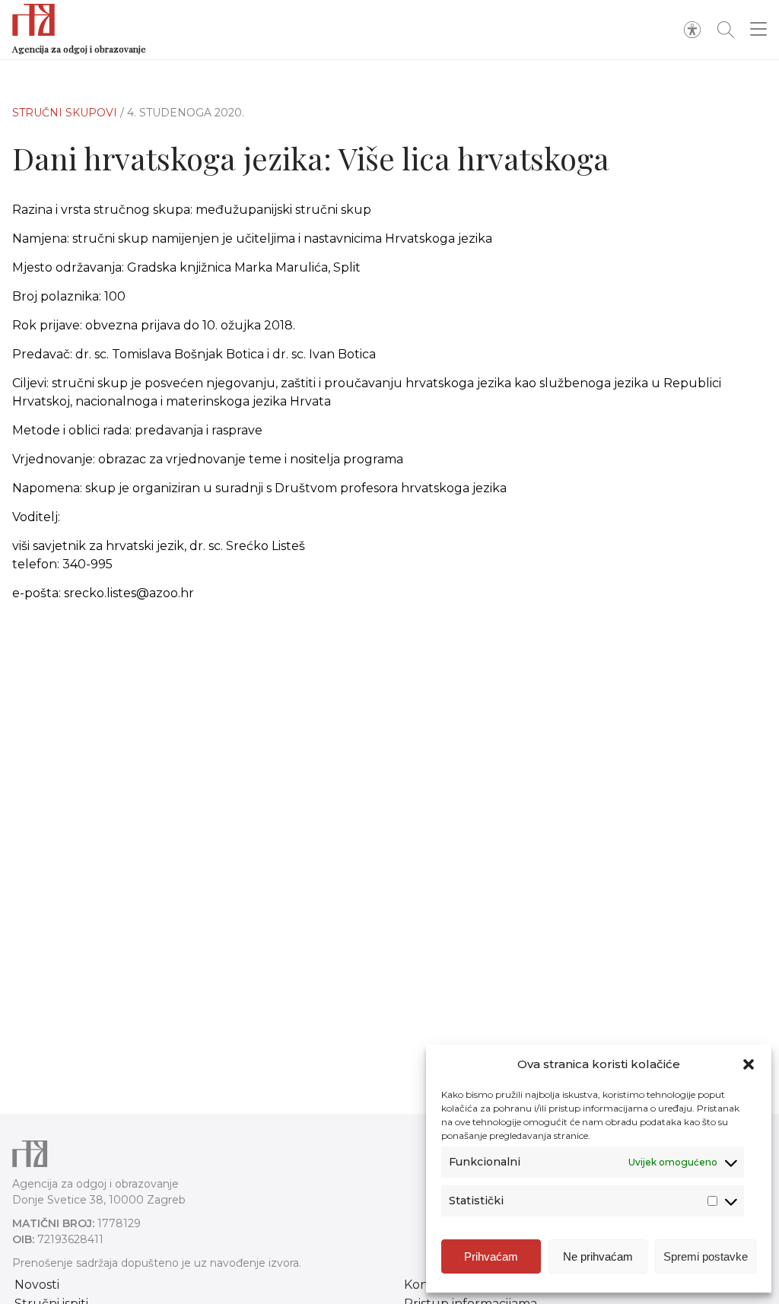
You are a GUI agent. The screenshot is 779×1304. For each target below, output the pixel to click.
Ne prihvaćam (598, 1256)
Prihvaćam (491, 1256)
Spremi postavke (705, 1256)
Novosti (36, 1284)
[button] (748, 1064)
